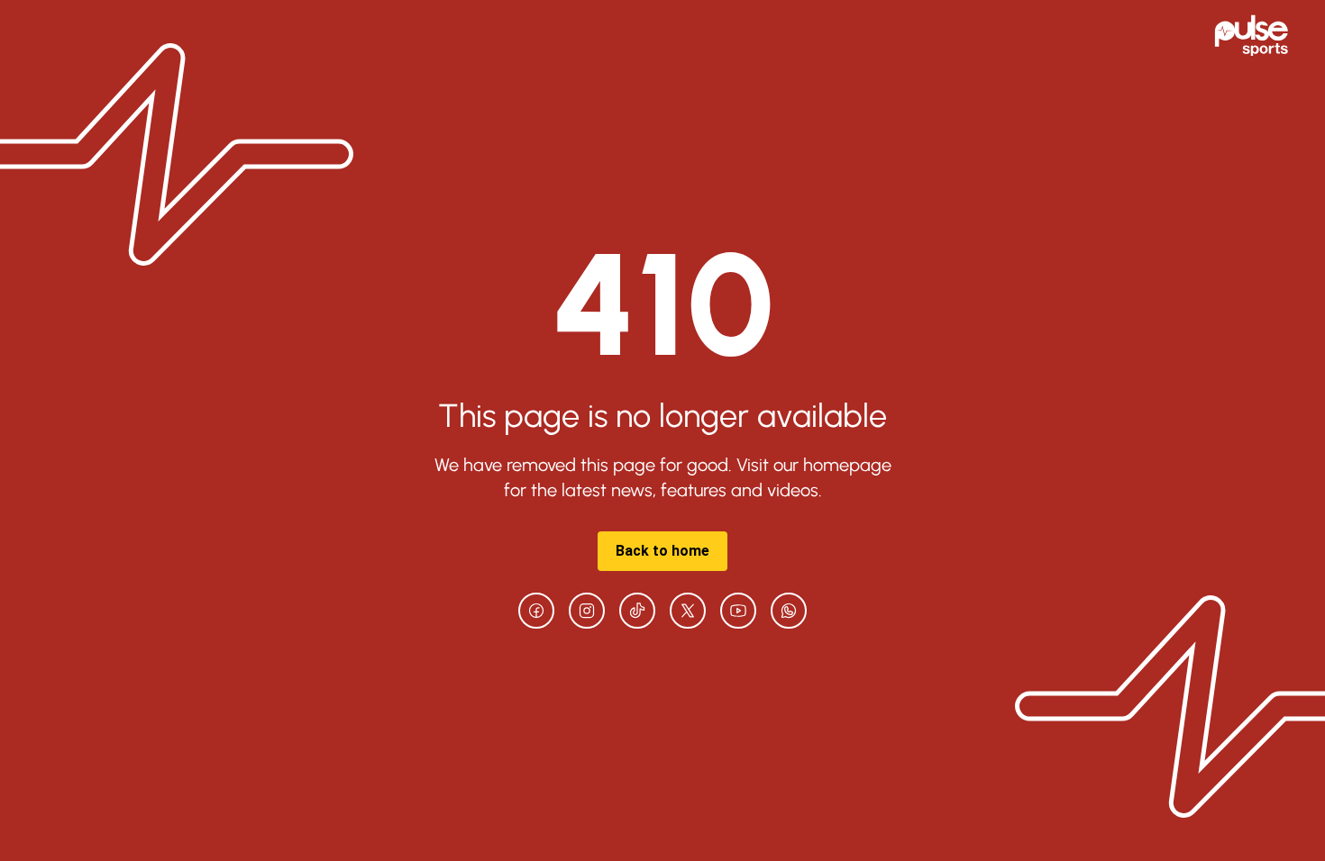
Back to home (662, 550)
